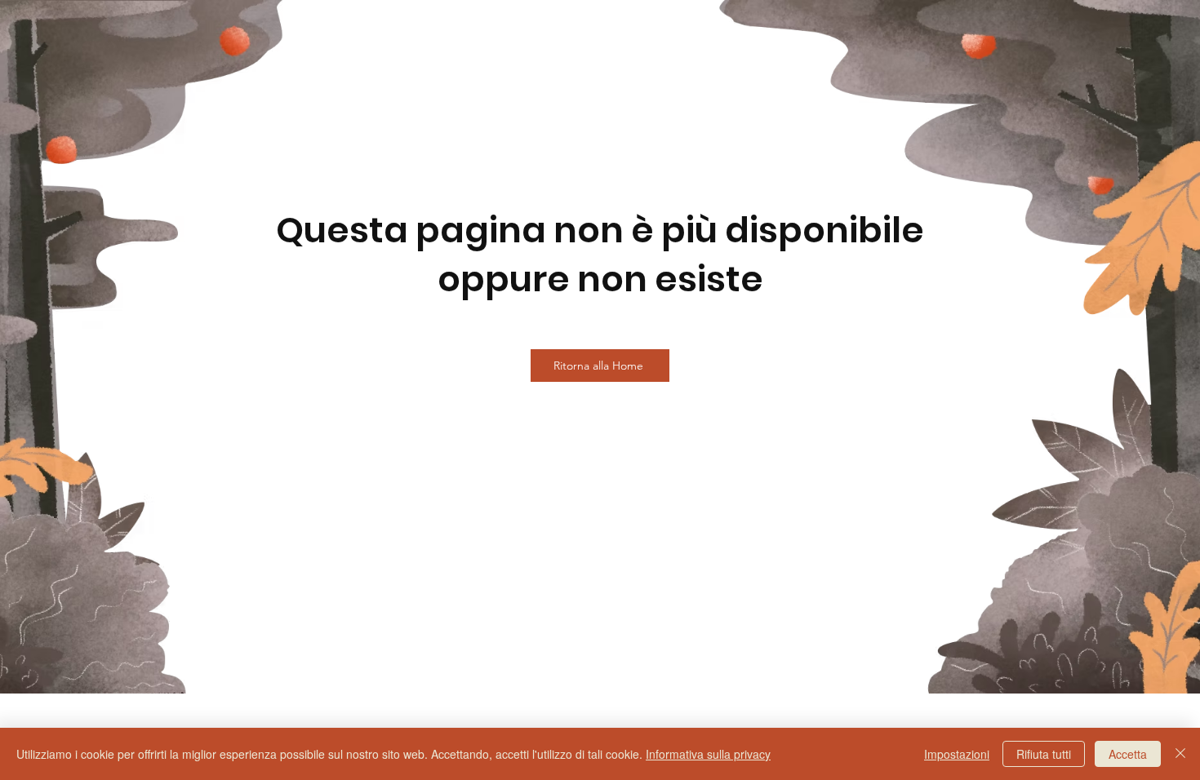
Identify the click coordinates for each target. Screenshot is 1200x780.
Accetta (1128, 754)
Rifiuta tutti (1043, 754)
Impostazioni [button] (956, 754)
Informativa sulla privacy (708, 754)
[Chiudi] (1180, 754)
